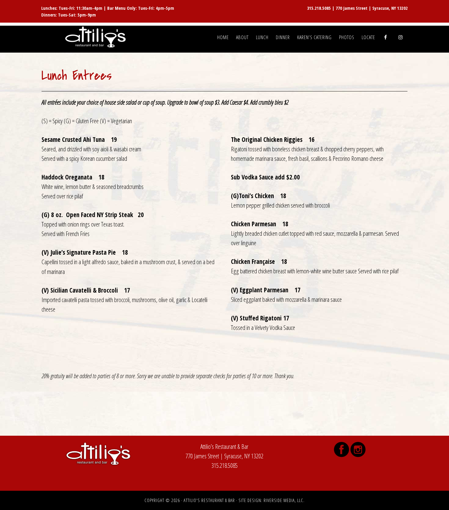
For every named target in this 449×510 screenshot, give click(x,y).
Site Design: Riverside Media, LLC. (272, 500)
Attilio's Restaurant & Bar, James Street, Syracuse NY (96, 37)
